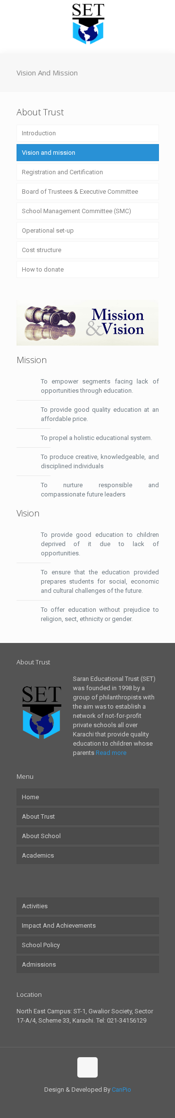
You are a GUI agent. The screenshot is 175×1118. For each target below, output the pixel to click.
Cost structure (41, 250)
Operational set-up (48, 230)
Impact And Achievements (59, 925)
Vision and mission (48, 152)
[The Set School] (87, 24)
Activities (35, 906)
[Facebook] (81, 1103)
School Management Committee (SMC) (76, 211)
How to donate (43, 269)
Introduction (39, 133)
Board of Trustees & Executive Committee (80, 191)
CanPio (121, 1089)
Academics (38, 855)
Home (30, 797)
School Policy (41, 945)
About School (41, 836)
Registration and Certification (62, 172)
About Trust (38, 816)
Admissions (39, 964)
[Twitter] (94, 1103)
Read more (111, 752)
